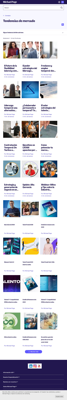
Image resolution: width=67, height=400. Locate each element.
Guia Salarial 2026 (9, 225)
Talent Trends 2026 (28, 225)
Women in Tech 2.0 (9, 262)
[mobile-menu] (62, 2)
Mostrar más (34, 352)
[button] (61, 8)
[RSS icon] (63, 24)
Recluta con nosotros (10, 382)
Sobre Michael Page (9, 386)
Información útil (8, 372)
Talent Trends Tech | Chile (47, 262)
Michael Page (48, 154)
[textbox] (33, 7)
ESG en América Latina (10, 337)
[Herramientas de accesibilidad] (59, 2)
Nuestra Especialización (10, 377)
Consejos (8, 15)
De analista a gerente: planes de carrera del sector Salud (47, 339)
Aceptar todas (59, 396)
